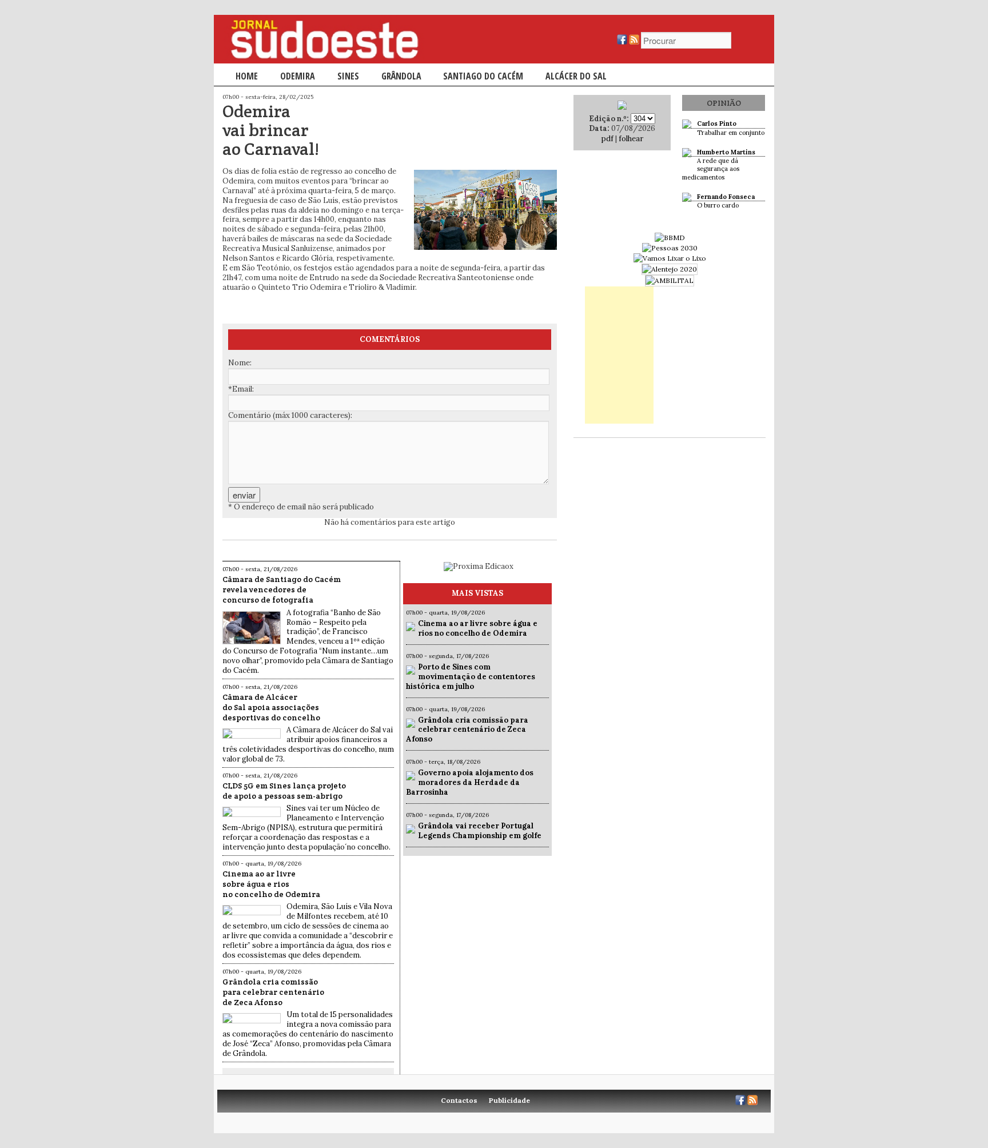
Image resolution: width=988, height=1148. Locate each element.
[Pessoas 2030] (670, 248)
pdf (607, 139)
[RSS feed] (634, 42)
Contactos (459, 1100)
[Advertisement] (619, 355)
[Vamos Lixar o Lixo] (670, 258)
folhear (631, 139)
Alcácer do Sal (576, 76)
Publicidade (509, 1100)
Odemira (297, 76)
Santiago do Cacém (483, 76)
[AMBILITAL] (669, 280)
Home (247, 76)
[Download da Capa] (622, 107)
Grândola (401, 76)
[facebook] (622, 42)
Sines (348, 76)
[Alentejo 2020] (670, 269)
